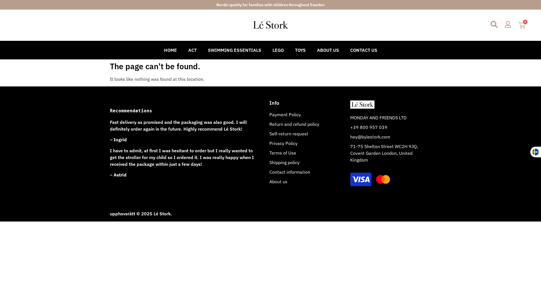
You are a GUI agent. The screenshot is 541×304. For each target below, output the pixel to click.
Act (192, 50)
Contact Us (363, 50)
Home (170, 50)
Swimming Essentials (234, 50)
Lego (278, 50)
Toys (300, 50)
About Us (328, 50)
